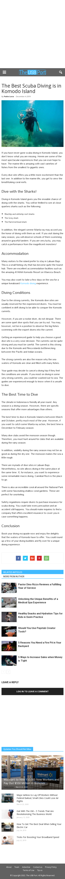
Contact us (37, 867)
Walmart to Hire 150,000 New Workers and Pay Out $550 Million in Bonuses (31, 781)
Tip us (39, 870)
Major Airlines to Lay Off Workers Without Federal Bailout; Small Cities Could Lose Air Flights (37, 798)
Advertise (26, 867)
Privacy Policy (51, 867)
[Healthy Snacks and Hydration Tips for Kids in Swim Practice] (9, 617)
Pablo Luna (9, 96)
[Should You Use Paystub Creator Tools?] (9, 631)
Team (16, 867)
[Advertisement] (32, 34)
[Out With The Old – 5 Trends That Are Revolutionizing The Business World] (8, 814)
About (8, 867)
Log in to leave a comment (32, 691)
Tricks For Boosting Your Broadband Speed (38, 837)
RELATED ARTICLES (12, 572)
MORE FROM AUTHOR (13, 576)
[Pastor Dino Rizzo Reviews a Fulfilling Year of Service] (9, 588)
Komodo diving (28, 283)
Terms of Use (28, 870)
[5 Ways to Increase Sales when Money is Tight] (9, 660)
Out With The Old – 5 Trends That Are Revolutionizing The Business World (35, 813)
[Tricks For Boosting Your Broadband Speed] (8, 840)
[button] (61, 72)
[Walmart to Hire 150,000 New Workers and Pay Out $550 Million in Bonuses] (32, 772)
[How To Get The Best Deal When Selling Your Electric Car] (8, 827)
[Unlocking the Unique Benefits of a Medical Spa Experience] (9, 602)
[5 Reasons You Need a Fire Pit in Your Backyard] (9, 646)
